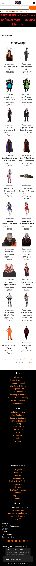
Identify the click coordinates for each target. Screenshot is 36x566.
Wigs (18, 432)
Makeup (18, 424)
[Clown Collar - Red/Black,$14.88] (27, 239)
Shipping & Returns (18, 394)
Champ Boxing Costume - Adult (9, 190)
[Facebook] (9, 541)
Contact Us (18, 403)
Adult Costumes (18, 412)
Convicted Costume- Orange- (9, 347)
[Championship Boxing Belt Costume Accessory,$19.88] (27, 176)
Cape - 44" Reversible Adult (9, 129)
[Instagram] (20, 541)
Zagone (18, 493)
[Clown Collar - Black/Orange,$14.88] (9, 239)
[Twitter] (12, 541)
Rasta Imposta (18, 478)
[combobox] (14, 8)
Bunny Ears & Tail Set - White (9, 68)
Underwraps (18, 484)
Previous (7, 360)
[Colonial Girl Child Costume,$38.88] (27, 270)
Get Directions (7, 11)
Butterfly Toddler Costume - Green (26, 98)
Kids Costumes (18, 415)
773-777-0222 (18, 510)
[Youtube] (16, 541)
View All (18, 498)
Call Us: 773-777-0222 (22, 11)
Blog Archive (18, 392)
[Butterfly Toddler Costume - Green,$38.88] (27, 85)
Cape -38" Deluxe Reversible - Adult (26, 129)
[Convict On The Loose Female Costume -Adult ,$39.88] (27, 300)
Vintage (18, 441)
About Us (18, 377)
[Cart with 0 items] (33, 2)
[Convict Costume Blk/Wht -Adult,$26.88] (9, 300)
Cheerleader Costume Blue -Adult (9, 222)
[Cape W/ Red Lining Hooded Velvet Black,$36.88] (27, 145)
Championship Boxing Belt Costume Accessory (26, 191)
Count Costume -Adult (26, 347)
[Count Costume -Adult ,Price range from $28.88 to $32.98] (27, 333)
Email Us (18, 519)
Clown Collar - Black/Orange (9, 253)
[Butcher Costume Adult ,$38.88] (27, 54)
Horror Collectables (18, 421)
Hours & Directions (18, 380)
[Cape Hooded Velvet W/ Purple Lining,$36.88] (9, 145)
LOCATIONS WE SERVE (12, 559)
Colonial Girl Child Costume (26, 283)
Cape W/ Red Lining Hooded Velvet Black (26, 159)
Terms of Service (18, 400)
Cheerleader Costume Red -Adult (27, 222)
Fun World (18, 472)
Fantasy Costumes (18, 490)
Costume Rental (18, 383)
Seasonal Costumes (18, 418)
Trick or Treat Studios (18, 481)
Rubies (18, 475)
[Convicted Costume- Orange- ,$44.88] (9, 333)
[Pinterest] (27, 541)
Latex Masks (18, 429)
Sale (18, 438)
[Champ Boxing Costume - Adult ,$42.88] (9, 176)
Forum (18, 487)
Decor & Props (18, 426)
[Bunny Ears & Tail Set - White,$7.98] (9, 54)
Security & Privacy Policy (18, 397)
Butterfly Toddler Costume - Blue (9, 98)
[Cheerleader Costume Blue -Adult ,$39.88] (9, 209)
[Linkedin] (24, 541)
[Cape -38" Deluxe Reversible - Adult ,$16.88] (27, 115)
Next (30, 363)
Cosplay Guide (18, 389)
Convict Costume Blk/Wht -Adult (9, 314)
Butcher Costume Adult (27, 68)
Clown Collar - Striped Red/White (9, 283)
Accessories (18, 435)
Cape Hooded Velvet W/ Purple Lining (9, 159)
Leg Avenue (18, 495)
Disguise (18, 469)
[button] (18, 552)
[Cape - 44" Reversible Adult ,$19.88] (9, 115)
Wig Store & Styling (18, 386)
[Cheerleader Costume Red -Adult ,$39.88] (27, 209)
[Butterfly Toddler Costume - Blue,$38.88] (9, 85)
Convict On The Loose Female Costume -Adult (26, 315)
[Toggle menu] (3, 3)
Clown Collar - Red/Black (27, 253)
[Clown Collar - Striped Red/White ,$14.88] (9, 270)
